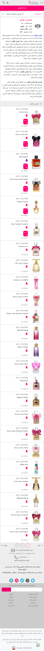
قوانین (11, 597)
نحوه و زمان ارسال (33, 606)
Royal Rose (24, 381)
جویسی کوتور (34, 103)
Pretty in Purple (22, 347)
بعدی (5, 545)
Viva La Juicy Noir (21, 134)
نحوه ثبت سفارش (33, 594)
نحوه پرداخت (33, 600)
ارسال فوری (22, 7)
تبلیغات (11, 594)
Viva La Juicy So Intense (19, 515)
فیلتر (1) (37, 14)
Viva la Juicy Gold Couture (19, 179)
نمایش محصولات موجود (14, 14)
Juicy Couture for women (19, 224)
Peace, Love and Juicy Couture (17, 313)
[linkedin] (11, 580)
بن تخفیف (33, 603)
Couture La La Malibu (20, 280)
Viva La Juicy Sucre (21, 448)
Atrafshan (29, 648)
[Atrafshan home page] (33, 2)
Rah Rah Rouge (22, 330)
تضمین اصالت (33, 597)
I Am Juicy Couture (21, 263)
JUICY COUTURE (22, 109)
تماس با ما (11, 606)
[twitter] (22, 580)
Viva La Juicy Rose (21, 414)
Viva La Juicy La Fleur (20, 297)
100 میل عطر (26, 121)
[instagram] (27, 580)
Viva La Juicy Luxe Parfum (19, 532)
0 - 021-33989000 (24, 557)
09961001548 (22, 569)
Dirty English (23, 157)
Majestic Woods (22, 397)
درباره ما (11, 603)
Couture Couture (22, 201)
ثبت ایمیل (6, 589)
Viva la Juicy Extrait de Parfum (17, 431)
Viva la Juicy (23, 112)
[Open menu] (41, 2)
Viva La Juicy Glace (21, 364)
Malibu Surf (24, 464)
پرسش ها (11, 600)
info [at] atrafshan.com (24, 550)
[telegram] (33, 580)
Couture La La (23, 246)
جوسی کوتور (38, 35)
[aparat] (17, 580)
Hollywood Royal (22, 498)
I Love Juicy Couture (21, 481)
